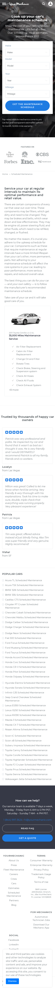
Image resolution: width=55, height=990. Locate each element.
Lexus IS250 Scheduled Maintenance (25, 710)
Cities (14, 878)
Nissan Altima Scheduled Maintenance (26, 729)
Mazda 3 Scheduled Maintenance (23, 720)
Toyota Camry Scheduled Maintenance (26, 750)
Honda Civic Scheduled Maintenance (25, 662)
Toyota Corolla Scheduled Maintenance (26, 755)
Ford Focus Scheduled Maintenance (24, 642)
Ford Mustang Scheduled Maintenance (26, 647)
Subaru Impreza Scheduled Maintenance (27, 745)
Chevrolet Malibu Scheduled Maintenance (28, 617)
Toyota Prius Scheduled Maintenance (25, 769)
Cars (13, 883)
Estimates (13, 888)
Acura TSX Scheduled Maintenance (24, 585)
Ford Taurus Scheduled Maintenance (25, 652)
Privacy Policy (41, 869)
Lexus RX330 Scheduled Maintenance (25, 715)
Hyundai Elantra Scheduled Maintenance (27, 682)
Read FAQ (27, 828)
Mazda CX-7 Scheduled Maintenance (25, 724)
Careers (14, 874)
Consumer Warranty (41, 860)
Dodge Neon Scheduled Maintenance (25, 633)
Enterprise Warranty (41, 865)
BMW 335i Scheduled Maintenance (24, 594)
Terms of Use (41, 882)
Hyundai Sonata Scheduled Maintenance (27, 687)
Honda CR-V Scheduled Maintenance (25, 667)
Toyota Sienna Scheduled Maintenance (26, 774)
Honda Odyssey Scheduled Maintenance (27, 676)
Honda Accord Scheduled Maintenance (26, 657)
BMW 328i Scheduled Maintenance (24, 590)
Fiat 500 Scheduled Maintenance (23, 638)
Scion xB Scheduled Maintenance (23, 740)
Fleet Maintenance (14, 869)
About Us (14, 860)
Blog (13, 905)
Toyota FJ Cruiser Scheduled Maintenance (28, 764)
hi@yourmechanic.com (38, 819)
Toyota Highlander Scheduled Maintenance (28, 759)
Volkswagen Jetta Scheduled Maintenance (28, 779)
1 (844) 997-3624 (13, 819)
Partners (13, 900)
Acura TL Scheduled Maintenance (23, 580)
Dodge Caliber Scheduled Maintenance (26, 622)
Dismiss (12, 981)
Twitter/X (14, 949)
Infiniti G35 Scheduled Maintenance (24, 692)
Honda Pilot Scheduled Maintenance (25, 671)
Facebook (13, 940)
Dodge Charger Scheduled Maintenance (27, 627)
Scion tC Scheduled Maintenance (23, 735)
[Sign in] (50, 3)
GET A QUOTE (27, 838)
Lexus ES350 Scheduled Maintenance (25, 705)
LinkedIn (14, 944)
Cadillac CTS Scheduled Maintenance (25, 599)
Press (14, 865)
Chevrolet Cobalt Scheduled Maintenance (28, 612)
